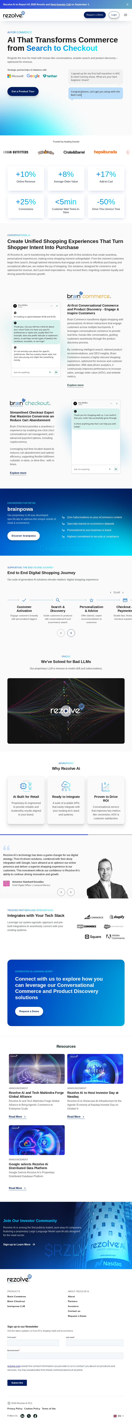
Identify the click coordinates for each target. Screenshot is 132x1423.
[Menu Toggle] (125, 15)
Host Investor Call (61, 4)
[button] (110, 592)
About (71, 1296)
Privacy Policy (14, 1408)
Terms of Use (49, 1408)
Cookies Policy (32, 1408)
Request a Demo (77, 1316)
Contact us (74, 1311)
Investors (73, 1306)
